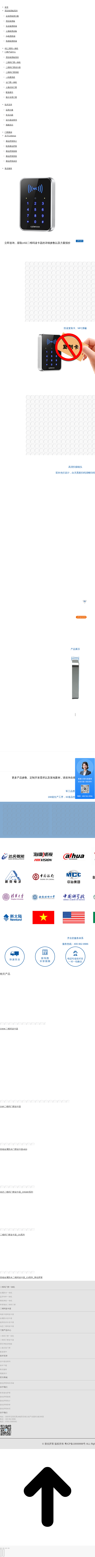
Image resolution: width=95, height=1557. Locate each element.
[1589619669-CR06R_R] (17, 1186)
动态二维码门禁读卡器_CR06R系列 (16, 1192)
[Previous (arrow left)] (1, 1552)
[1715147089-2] (23, 1023)
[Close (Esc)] (1, 1548)
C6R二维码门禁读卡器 (10, 1106)
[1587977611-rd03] (17, 1144)
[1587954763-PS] (17, 1229)
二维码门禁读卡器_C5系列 (12, 1235)
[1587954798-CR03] (17, 1272)
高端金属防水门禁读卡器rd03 (13, 1149)
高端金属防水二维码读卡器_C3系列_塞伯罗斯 (21, 1277)
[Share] (3, 1548)
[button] (17, 2)
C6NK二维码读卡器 (9, 1029)
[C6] (35, 1101)
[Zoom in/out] (9, 1548)
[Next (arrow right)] (3, 1552)
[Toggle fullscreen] (6, 1548)
